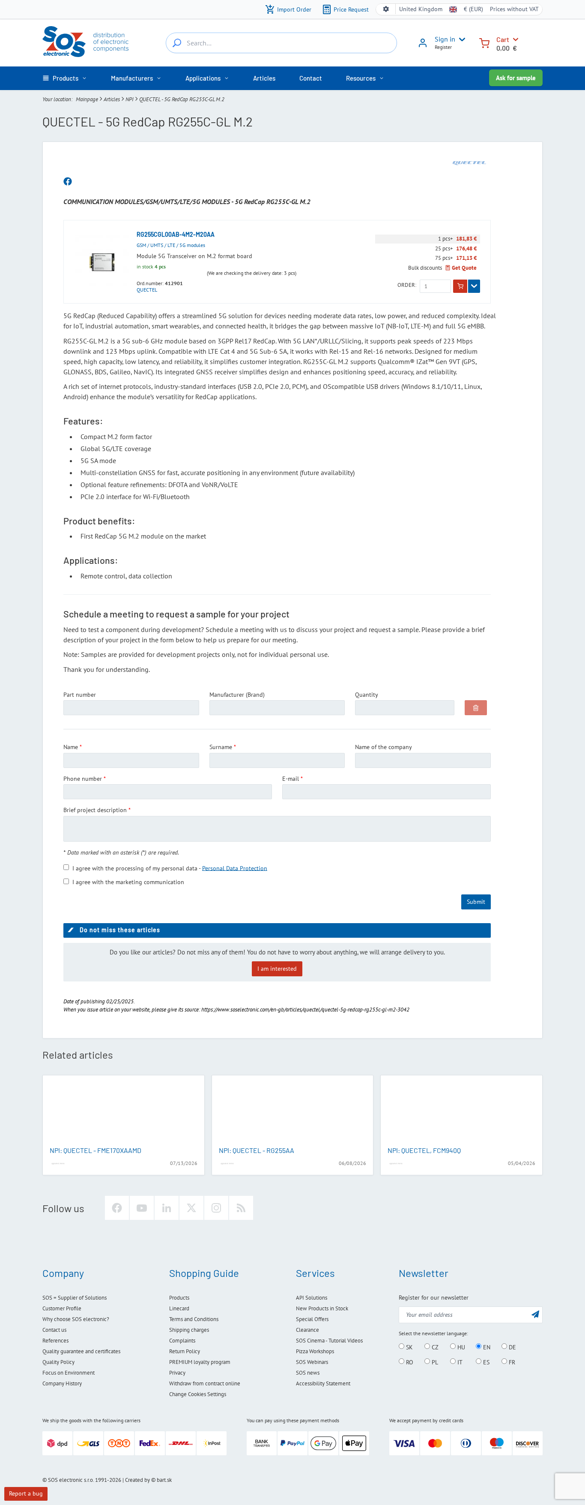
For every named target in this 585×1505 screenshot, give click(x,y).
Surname (220, 747)
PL (434, 1362)
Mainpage (87, 99)
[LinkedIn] (167, 1208)
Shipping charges (189, 1329)
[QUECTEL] (469, 163)
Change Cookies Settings (197, 1394)
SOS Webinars (312, 1362)
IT (459, 1362)
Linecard (179, 1308)
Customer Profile (61, 1308)
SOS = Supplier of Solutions (74, 1297)
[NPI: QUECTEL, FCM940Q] (461, 1111)
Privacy (177, 1372)
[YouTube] (142, 1208)
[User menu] (460, 39)
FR (511, 1362)
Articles (112, 99)
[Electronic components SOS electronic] (85, 41)
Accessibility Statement (323, 1383)
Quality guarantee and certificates (81, 1351)
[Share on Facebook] (67, 182)
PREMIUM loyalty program (199, 1362)
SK (408, 1347)
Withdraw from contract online (204, 1383)
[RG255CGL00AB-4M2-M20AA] (102, 262)
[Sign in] (423, 46)
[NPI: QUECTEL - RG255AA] (293, 1111)
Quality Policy (58, 1362)
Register (443, 47)
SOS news (307, 1372)
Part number (79, 694)
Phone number (82, 779)
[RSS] (241, 1208)
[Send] (535, 1314)
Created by (137, 1480)
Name (70, 747)
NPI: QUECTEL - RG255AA (256, 1150)
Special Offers (312, 1319)
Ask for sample (516, 78)
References (55, 1340)
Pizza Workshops (315, 1351)
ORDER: (406, 285)
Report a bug (26, 1493)
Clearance (307, 1329)
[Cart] (484, 42)
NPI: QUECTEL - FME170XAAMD (95, 1150)
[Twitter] (191, 1208)
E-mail (290, 779)
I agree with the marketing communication (128, 882)
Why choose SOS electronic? (75, 1319)
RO (408, 1362)
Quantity (366, 694)
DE (511, 1347)
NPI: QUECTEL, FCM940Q (424, 1150)
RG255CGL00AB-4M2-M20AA (176, 234)
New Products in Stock (322, 1308)
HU (460, 1347)
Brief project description (95, 810)
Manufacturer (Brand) (237, 694)
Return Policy (184, 1351)
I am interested (277, 968)
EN (485, 1347)
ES (485, 1362)
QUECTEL (147, 289)
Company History (62, 1383)
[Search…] (177, 43)
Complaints (182, 1340)
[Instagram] (216, 1208)
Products (179, 1297)
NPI (129, 99)
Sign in (445, 39)
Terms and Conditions (193, 1319)
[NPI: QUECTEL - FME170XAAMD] (123, 1111)
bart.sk (164, 1480)
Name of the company (383, 747)
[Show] (474, 286)
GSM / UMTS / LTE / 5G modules (171, 245)
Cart (502, 39)
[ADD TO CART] (460, 286)
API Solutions (311, 1297)
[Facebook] (117, 1208)
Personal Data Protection (234, 868)
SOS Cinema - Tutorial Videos (329, 1340)
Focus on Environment (68, 1372)
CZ (434, 1347)
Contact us (54, 1329)
